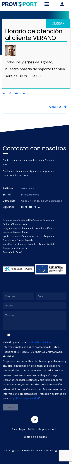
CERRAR (58, 23)
